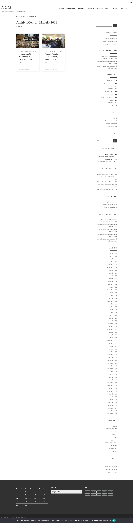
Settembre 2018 (112, 391)
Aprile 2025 (113, 276)
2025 (104, 494)
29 (21, 505)
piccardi (22, 68)
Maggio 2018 (113, 394)
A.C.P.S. (8, 517)
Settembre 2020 (112, 354)
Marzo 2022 (113, 338)
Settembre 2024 (112, 290)
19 (39, 498)
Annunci (110, 80)
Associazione (108, 83)
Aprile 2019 (113, 371)
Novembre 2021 (112, 340)
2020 (104, 491)
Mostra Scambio (107, 97)
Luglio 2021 (113, 346)
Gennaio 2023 (112, 321)
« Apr (17, 508)
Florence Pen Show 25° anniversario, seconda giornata (26, 56)
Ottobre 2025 (113, 264)
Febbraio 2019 (112, 377)
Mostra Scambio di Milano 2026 (107, 182)
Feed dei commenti (111, 124)
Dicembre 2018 (112, 383)
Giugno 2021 (113, 349)
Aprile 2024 (113, 295)
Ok (114, 520)
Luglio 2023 (113, 309)
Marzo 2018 (113, 399)
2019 (99, 491)
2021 (110, 491)
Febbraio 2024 (112, 298)
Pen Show (110, 103)
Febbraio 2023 (112, 318)
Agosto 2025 (113, 270)
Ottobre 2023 (113, 307)
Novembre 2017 (112, 408)
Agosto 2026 (113, 253)
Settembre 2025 (112, 267)
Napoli (111, 100)
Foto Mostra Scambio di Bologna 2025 (107, 185)
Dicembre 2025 (112, 262)
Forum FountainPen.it (110, 41)
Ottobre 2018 (113, 388)
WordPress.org (112, 126)
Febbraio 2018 (112, 402)
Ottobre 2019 (113, 366)
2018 (28, 16)
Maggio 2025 (113, 273)
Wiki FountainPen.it (110, 38)
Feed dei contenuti (111, 121)
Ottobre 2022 (113, 326)
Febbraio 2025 (112, 279)
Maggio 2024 (113, 293)
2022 (87, 494)
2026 (110, 494)
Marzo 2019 (113, 374)
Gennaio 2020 (112, 360)
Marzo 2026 (113, 256)
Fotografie (109, 91)
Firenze (111, 89)
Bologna (110, 86)
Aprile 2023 (113, 312)
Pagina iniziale (21, 16)
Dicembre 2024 (112, 284)
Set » (22, 508)
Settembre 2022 (112, 329)
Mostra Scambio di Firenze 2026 (107, 174)
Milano (111, 94)
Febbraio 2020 (112, 357)
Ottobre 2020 (113, 352)
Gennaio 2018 (112, 405)
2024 (99, 494)
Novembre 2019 (112, 363)
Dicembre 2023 (112, 301)
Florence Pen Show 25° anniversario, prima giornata (52, 56)
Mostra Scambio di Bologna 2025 (107, 189)
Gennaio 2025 (112, 281)
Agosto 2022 (113, 332)
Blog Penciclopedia (111, 44)
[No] (131, 520)
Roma (112, 106)
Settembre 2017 (112, 414)
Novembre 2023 (112, 304)
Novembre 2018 (112, 385)
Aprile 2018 (113, 397)
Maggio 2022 (113, 335)
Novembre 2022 (112, 324)
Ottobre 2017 (113, 411)
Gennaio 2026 (112, 259)
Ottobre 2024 (113, 287)
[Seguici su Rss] (131, 2)
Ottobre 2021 (113, 343)
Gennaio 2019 (112, 380)
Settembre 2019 (112, 369)
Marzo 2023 (113, 315)
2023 (93, 494)
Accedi (115, 118)
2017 (87, 491)
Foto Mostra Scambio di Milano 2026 (107, 178)
